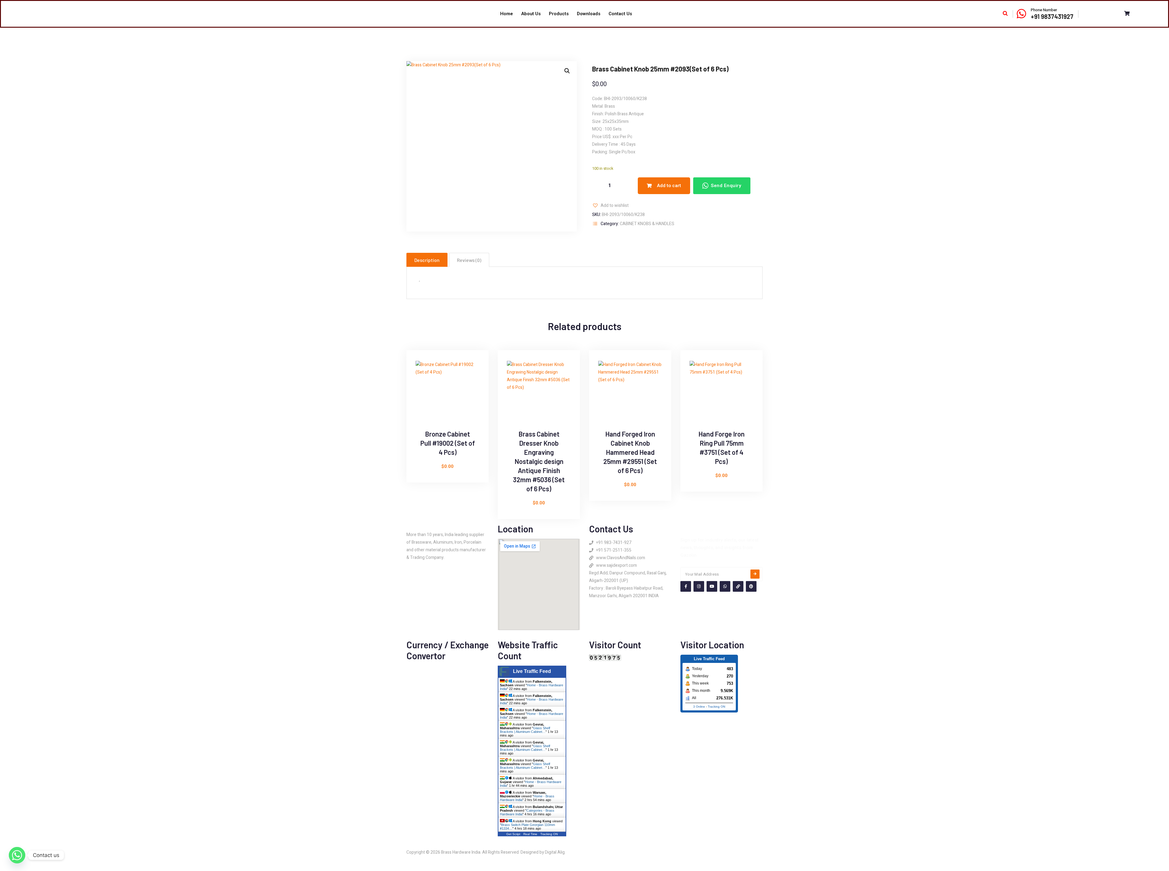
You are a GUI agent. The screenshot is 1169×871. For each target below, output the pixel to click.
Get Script (513, 834)
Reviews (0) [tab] (469, 260)
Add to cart (669, 185)
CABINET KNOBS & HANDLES (647, 224)
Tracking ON (549, 834)
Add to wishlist (615, 205)
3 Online (699, 706)
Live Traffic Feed (532, 671)
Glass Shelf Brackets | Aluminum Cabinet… (525, 729)
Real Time (530, 834)
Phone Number (1044, 10)
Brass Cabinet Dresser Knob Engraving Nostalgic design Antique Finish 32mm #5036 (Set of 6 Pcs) (539, 461)
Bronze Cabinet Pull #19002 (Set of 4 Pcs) (447, 443)
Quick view (418, 380)
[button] (567, 70)
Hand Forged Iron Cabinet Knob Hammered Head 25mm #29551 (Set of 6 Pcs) (630, 452)
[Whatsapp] (17, 855)
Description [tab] (427, 260)
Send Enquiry (726, 185)
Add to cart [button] (418, 394)
